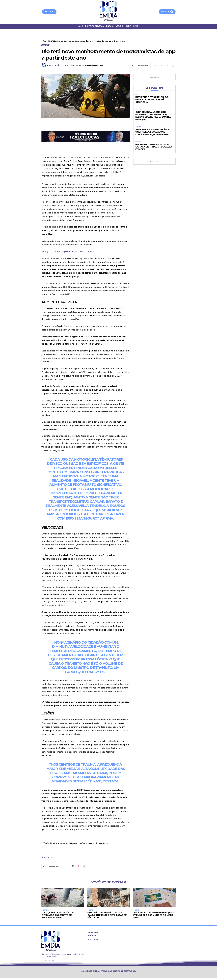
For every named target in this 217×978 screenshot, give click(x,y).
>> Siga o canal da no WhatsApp (67, 251)
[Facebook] (155, 65)
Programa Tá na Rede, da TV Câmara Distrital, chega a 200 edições (154, 147)
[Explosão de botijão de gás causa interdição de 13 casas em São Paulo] (108, 897)
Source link (47, 857)
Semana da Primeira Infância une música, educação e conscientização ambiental (152, 132)
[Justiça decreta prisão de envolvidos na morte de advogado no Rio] (62, 897)
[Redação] (44, 65)
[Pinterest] (167, 65)
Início (43, 41)
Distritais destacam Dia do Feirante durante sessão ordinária (152, 99)
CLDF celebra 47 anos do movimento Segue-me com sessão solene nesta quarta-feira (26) (153, 116)
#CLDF (138, 95)
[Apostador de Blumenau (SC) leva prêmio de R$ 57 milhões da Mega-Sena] (154, 897)
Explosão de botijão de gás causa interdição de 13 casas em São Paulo (107, 915)
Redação (55, 65)
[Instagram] (45, 960)
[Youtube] (53, 960)
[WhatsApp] (173, 65)
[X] (161, 65)
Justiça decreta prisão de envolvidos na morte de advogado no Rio (57, 915)
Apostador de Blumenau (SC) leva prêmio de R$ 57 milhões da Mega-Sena (154, 915)
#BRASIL (52, 41)
